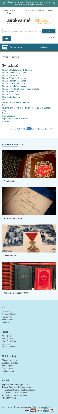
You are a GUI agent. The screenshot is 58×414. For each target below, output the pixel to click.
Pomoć (43, 10)
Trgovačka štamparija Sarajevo (15, 118)
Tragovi (5, 113)
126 (36, 128)
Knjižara (5, 322)
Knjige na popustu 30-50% (16, 292)
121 (18, 128)
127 (39, 128)
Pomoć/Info (7, 316)
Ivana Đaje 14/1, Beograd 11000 (17, 387)
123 (25, 128)
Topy (4, 105)
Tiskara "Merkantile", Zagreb (14, 72)
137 (46, 128)
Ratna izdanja (10, 255)
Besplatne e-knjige (10, 362)
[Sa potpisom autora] (29, 201)
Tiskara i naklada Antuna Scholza (16, 83)
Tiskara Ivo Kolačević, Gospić (14, 86)
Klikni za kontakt (20, 392)
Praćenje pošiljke (9, 346)
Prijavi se (32, 10)
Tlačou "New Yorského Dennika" (16, 102)
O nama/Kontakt (9, 314)
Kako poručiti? (8, 319)
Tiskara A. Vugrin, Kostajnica (14, 78)
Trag (4, 110)
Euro (50, 10)
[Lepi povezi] (29, 276)
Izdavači (15, 56)
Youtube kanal (8, 371)
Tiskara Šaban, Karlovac (12, 91)
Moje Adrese (7, 338)
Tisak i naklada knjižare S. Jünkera (17, 70)
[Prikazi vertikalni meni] (5, 47)
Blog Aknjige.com (9, 360)
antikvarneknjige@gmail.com (22, 389)
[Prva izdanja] (29, 164)
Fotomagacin (7, 365)
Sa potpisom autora (13, 218)
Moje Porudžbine (9, 341)
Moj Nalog (6, 335)
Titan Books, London (11, 97)
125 (32, 128)
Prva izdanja (9, 181)
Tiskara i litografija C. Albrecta (15, 80)
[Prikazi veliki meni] (34, 47)
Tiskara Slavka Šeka (10, 94)
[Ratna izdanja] (29, 238)
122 (22, 128)
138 (50, 128)
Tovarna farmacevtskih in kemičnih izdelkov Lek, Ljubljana (26, 107)
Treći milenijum (8, 115)
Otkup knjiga (7, 368)
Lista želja (6, 343)
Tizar (4, 99)
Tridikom (5, 121)
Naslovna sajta (8, 311)
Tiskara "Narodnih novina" (13, 75)
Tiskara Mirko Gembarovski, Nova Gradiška (20, 88)
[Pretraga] (49, 31)
